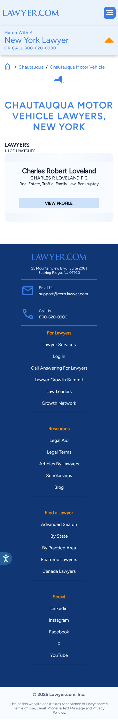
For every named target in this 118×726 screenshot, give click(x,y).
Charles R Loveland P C (59, 178)
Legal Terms (59, 452)
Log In (59, 356)
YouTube (59, 655)
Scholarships (59, 475)
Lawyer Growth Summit (59, 379)
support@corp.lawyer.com (63, 293)
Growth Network (59, 403)
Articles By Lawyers (59, 463)
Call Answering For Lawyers (59, 368)
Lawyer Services (59, 344)
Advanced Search (59, 524)
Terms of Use (24, 708)
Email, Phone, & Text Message (61, 708)
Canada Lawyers (59, 571)
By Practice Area (59, 548)
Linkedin (59, 608)
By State (59, 536)
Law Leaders (59, 391)
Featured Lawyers (59, 559)
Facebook (59, 632)
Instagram (59, 620)
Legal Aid (59, 440)
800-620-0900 (40, 48)
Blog (59, 487)
